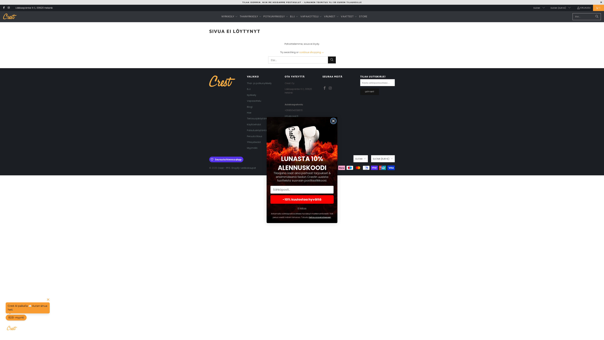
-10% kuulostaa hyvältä (302, 199)
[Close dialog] (333, 121)
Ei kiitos (302, 208)
